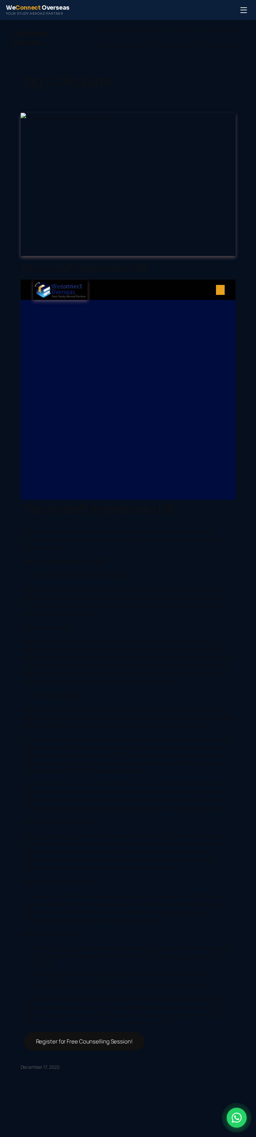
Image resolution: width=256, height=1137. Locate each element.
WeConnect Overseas (31, 38)
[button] (220, 290)
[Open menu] (243, 10)
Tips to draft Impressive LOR (84, 267)
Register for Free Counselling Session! (84, 1041)
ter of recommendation (99, 642)
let (66, 642)
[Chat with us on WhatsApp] (237, 1118)
